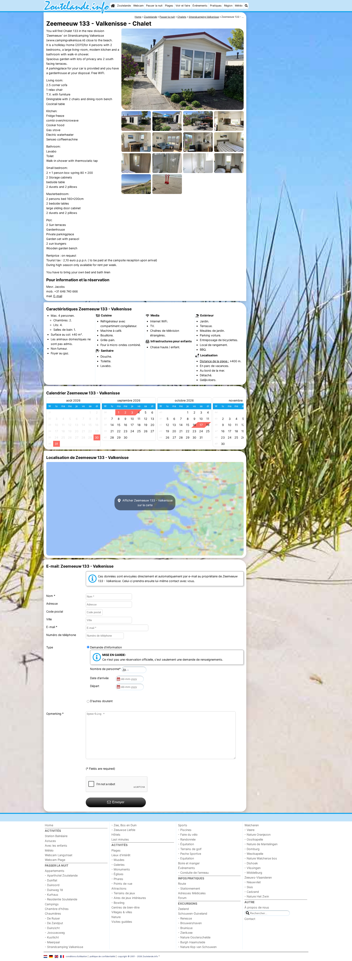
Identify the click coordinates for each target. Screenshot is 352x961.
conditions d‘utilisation (76, 956)
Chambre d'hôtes (57, 909)
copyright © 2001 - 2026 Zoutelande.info (138, 956)
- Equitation (186, 858)
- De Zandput (54, 923)
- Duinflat (51, 880)
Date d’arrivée (100, 678)
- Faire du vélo (188, 834)
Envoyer (118, 802)
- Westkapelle (253, 853)
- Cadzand (251, 891)
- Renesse (185, 918)
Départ (95, 686)
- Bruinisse (185, 928)
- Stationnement (189, 888)
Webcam (138, 5)
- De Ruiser (52, 918)
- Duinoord (52, 885)
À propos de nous (256, 907)
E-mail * (51, 627)
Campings (52, 904)
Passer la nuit (154, 5)
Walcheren (251, 825)
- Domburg (252, 849)
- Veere (249, 830)
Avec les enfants (56, 845)
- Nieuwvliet (252, 882)
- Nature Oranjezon (257, 834)
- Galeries (118, 864)
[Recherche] (246, 6)
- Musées (117, 859)
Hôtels (115, 834)
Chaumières (53, 913)
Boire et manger (189, 863)
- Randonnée (187, 839)
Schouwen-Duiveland (192, 913)
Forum (182, 898)
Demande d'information (106, 647)
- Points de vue (121, 883)
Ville (49, 619)
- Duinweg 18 (54, 890)
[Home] (113, 6)
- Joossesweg (55, 932)
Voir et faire (183, 5)
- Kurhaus (51, 894)
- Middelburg (253, 872)
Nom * (50, 596)
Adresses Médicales (192, 893)
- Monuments (120, 869)
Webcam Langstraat (58, 855)
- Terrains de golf (189, 849)
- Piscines (184, 830)
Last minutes (120, 839)
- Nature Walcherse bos (260, 858)
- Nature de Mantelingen (260, 844)
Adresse (52, 603)
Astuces (50, 841)
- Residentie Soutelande (61, 899)
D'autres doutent (101, 701)
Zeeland (183, 909)
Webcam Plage (55, 859)
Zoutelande (124, 5)
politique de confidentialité (102, 956)
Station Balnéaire (56, 836)
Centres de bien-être (125, 907)
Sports (182, 825)
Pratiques (216, 5)
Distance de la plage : (214, 361)
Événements (199, 5)
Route (182, 883)
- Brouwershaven (190, 923)
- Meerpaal (52, 942)
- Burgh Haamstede (191, 942)
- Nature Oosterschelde (194, 937)
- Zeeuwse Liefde (123, 830)
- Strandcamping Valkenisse (64, 947)
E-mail (57, 296)
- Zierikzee (185, 932)
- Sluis (248, 887)
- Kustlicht (52, 937)
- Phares (117, 879)
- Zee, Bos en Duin (123, 825)
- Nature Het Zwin (256, 896)
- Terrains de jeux (123, 893)
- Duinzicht (52, 928)
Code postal (54, 611)
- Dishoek (251, 863)
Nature (116, 917)
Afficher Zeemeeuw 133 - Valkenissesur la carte (147, 503)
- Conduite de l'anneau (193, 872)
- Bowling (117, 902)
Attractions (118, 888)
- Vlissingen (252, 868)
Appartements (54, 870)
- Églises (117, 874)
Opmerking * (55, 713)
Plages (169, 5)
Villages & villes (121, 912)
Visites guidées (121, 921)
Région (228, 5)
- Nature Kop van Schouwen (197, 947)
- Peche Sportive (189, 853)
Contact (249, 919)
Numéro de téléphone (61, 635)
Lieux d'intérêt (120, 855)
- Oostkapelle (253, 839)
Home (49, 825)
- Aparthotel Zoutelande (61, 875)
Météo (239, 5)
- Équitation (186, 844)
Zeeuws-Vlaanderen (258, 877)
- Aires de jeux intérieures (128, 898)
